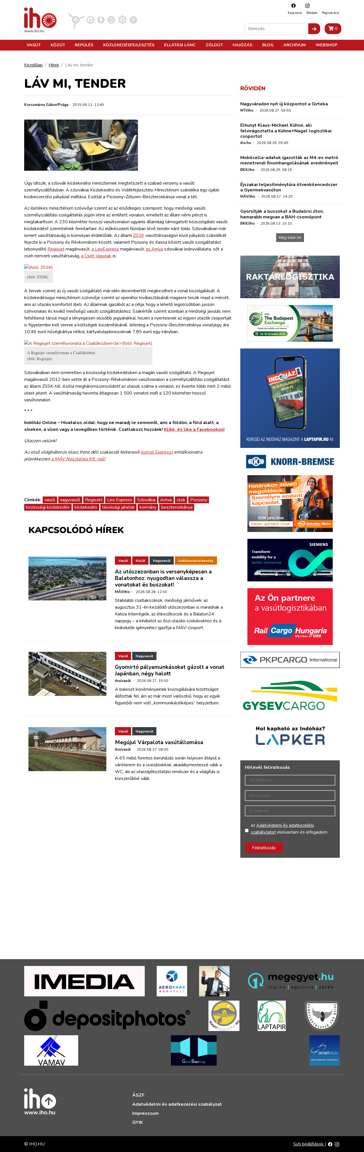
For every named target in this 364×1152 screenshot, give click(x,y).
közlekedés (86, 507)
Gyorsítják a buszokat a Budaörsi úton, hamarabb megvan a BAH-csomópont (282, 214)
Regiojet (56, 249)
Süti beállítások (309, 1144)
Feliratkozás (264, 848)
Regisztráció (330, 13)
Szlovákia (146, 500)
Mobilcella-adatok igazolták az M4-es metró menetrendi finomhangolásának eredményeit (289, 160)
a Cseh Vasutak (96, 256)
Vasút (34, 45)
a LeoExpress (105, 249)
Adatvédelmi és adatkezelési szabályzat (177, 1104)
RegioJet (93, 500)
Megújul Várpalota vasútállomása (159, 742)
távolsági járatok (118, 507)
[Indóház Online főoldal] (133, 19)
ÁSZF (138, 1095)
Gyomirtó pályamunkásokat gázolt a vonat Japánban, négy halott (169, 670)
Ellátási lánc (180, 45)
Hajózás (242, 45)
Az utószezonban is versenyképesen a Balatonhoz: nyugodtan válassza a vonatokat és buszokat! (163, 578)
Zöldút (214, 45)
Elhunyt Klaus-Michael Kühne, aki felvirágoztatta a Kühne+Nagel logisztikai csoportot (286, 130)
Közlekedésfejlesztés (128, 45)
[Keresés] (314, 28)
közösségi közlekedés (48, 507)
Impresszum (145, 1113)
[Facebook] (292, 5)
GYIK (137, 1122)
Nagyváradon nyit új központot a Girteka (284, 104)
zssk (181, 500)
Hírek (54, 65)
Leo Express (119, 500)
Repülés (84, 45)
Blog (268, 45)
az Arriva (154, 249)
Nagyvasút (161, 560)
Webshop (326, 45)
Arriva (166, 500)
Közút (58, 45)
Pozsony (198, 500)
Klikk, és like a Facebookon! (194, 429)
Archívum (294, 45)
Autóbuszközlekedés (196, 560)
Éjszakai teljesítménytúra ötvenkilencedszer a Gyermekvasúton (288, 187)
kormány (148, 507)
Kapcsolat (295, 13)
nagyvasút (70, 500)
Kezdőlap (33, 65)
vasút (49, 500)
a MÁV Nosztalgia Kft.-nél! (78, 459)
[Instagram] (306, 5)
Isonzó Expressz (156, 452)
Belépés (312, 13)
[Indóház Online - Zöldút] (111, 19)
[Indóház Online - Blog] (101, 19)
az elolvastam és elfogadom (289, 828)
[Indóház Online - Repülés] (76, 19)
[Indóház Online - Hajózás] (122, 19)
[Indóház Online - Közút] (90, 19)
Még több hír (290, 237)
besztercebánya (177, 507)
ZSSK (138, 235)
